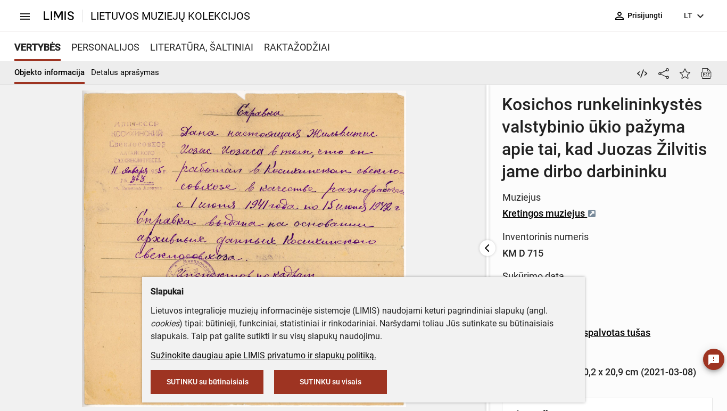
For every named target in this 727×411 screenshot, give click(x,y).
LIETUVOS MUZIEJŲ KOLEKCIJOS (170, 16)
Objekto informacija (49, 72)
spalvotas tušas (616, 332)
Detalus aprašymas (125, 72)
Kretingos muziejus (544, 213)
